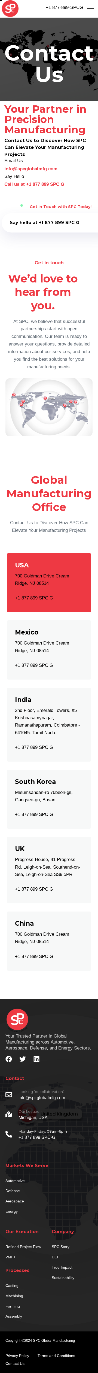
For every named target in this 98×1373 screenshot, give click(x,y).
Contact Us (14, 1363)
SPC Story (60, 1247)
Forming (12, 1306)
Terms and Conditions (56, 1355)
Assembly (13, 1316)
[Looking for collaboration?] (49, 1096)
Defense (12, 1191)
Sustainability (63, 1277)
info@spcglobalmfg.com (30, 168)
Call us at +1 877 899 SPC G (34, 184)
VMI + (10, 1257)
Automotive (15, 1181)
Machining (14, 1296)
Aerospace (14, 1201)
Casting (12, 1285)
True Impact (62, 1267)
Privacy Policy (17, 1355)
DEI (55, 1257)
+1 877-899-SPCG (64, 7)
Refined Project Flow (23, 1247)
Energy (11, 1211)
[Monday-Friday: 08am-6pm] (49, 1135)
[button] (90, 8)
